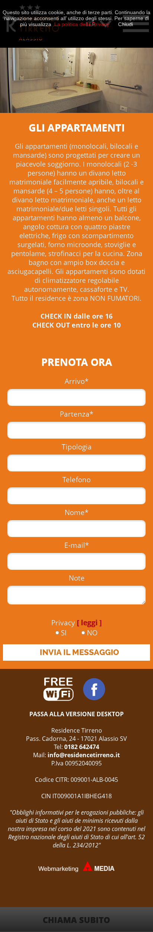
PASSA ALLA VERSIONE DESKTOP (76, 714)
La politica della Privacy (81, 24)
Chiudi (125, 24)
